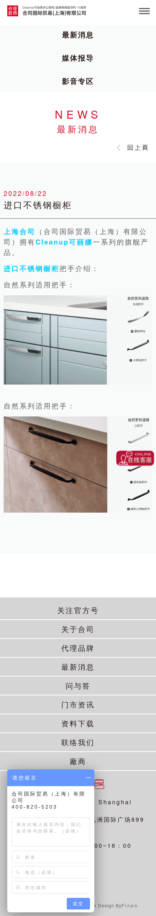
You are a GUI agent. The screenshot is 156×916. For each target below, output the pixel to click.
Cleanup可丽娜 (64, 242)
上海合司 (20, 231)
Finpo (130, 905)
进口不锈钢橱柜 (31, 268)
